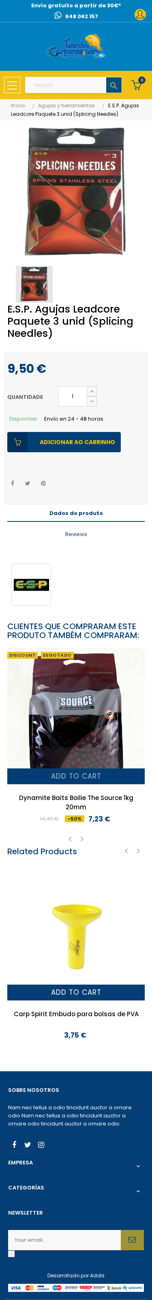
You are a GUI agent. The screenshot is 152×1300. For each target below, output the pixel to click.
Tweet (28, 484)
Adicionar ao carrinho (77, 442)
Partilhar (12, 484)
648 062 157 (81, 16)
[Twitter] (27, 1146)
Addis (97, 1275)
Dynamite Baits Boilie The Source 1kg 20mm (76, 802)
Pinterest (43, 484)
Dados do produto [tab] (76, 513)
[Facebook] (14, 1146)
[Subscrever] (132, 1240)
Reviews (76, 534)
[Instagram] (41, 1146)
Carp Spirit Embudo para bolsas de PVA (76, 1014)
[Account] (140, 14)
